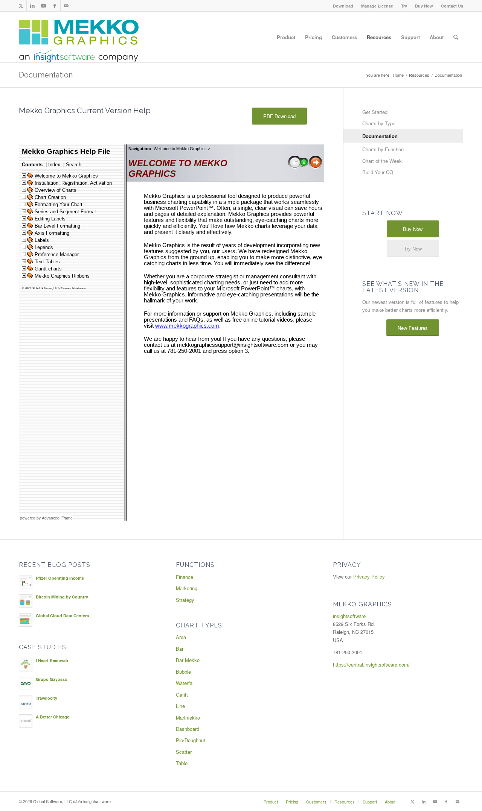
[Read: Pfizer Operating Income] (25, 582)
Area (181, 637)
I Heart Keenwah (52, 660)
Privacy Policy (369, 576)
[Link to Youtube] (43, 5)
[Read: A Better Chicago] (25, 721)
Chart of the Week (382, 160)
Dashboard (187, 728)
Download (343, 6)
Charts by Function (383, 149)
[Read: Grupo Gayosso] (25, 683)
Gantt (182, 694)
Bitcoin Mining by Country (62, 597)
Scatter (184, 751)
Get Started (374, 111)
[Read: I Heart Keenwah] (25, 664)
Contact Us (452, 6)
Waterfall (185, 682)
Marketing (186, 588)
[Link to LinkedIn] (32, 5)
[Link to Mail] (66, 5)
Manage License (377, 6)
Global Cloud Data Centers (62, 615)
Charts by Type (378, 123)
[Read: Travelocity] (25, 702)
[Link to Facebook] (54, 5)
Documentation (46, 74)
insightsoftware (349, 616)
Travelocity (46, 698)
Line (180, 705)
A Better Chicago (53, 717)
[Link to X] (20, 5)
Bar (179, 648)
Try (404, 6)
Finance (184, 576)
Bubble (183, 671)
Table (182, 763)
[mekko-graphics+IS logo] (79, 41)
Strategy (185, 599)
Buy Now (424, 6)
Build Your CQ (377, 172)
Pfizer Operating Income (60, 578)
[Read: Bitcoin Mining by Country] (25, 601)
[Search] (455, 37)
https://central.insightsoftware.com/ (371, 664)
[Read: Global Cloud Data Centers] (25, 620)
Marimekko (188, 717)
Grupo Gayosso (51, 679)
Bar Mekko (188, 660)
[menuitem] (343, 6)
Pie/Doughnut (190, 740)
